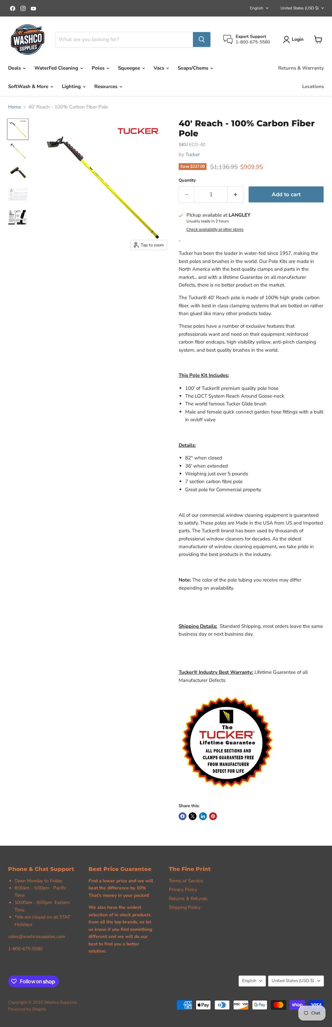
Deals (15, 68)
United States (299, 8)
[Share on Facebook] (182, 816)
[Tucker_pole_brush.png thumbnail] (17, 173)
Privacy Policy (183, 889)
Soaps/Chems (193, 68)
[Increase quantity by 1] (235, 194)
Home (14, 107)
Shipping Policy (184, 907)
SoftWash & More (29, 86)
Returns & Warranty (301, 68)
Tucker (192, 154)
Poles (99, 68)
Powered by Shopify (27, 1009)
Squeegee (129, 68)
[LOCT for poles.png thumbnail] (17, 216)
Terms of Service (186, 881)
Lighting (72, 86)
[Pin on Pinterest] (213, 816)
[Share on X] (192, 816)
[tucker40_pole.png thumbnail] (17, 129)
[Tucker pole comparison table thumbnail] (17, 194)
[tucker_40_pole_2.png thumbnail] (17, 151)
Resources (106, 86)
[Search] (201, 39)
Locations (313, 86)
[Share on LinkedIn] (203, 816)
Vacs (159, 68)
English (256, 8)
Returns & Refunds (188, 899)
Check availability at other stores (214, 229)
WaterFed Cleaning (56, 68)
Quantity (187, 180)
